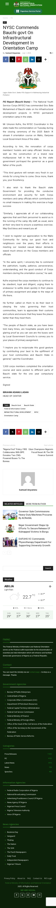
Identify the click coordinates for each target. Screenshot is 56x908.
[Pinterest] (19, 59)
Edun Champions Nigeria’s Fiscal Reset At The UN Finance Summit (41, 452)
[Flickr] (39, 895)
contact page (35, 672)
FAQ (29, 878)
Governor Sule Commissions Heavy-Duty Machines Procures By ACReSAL (35, 514)
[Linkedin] (32, 59)
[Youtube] (34, 895)
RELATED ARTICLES (14, 504)
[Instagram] (28, 895)
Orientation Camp (11, 415)
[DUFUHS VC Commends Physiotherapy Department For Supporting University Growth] (10, 542)
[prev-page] (4, 553)
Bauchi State (29, 405)
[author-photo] (28, 486)
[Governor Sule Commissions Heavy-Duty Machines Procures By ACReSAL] (10, 515)
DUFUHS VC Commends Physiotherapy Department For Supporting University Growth (35, 542)
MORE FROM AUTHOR (36, 504)
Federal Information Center (15, 409)
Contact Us (37, 878)
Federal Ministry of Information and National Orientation (28, 883)
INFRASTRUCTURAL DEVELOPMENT (17, 412)
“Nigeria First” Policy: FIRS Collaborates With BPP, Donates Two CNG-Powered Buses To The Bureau (15, 455)
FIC (12, 18)
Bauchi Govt (16, 405)
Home (5, 18)
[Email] (39, 59)
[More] (46, 59)
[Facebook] (6, 59)
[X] (12, 59)
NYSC (36, 412)
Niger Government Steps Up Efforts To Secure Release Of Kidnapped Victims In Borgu (34, 528)
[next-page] (9, 553)
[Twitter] (22, 895)
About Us (21, 878)
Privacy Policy (9, 878)
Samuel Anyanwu (12, 53)
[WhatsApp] (25, 59)
